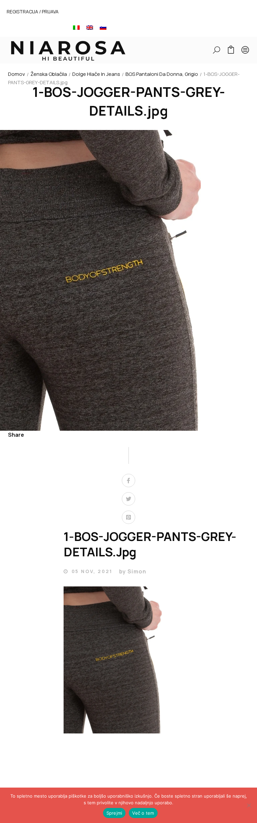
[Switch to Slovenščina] (103, 27)
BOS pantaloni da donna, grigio (161, 74)
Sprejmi (114, 813)
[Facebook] (128, 480)
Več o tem (143, 813)
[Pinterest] (128, 517)
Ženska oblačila (48, 74)
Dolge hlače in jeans (96, 74)
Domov (16, 74)
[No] (248, 805)
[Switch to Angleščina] (89, 27)
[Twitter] (128, 499)
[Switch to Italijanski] (76, 27)
